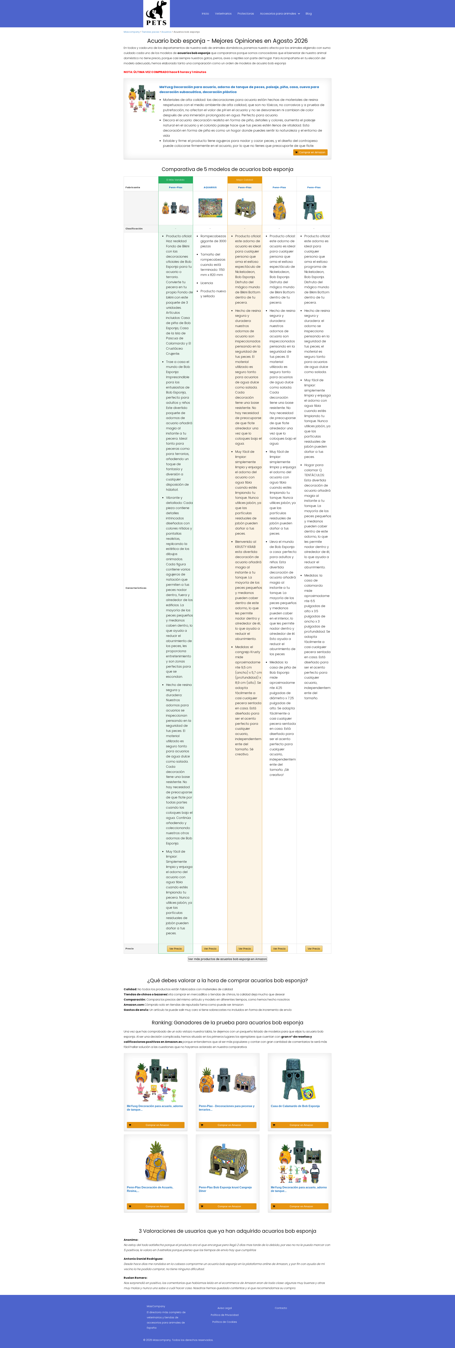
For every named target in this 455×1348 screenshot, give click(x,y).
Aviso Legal (225, 1308)
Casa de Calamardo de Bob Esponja (295, 1106)
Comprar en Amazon (312, 152)
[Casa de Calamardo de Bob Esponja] (314, 208)
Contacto (281, 1308)
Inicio (205, 14)
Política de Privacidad (225, 1315)
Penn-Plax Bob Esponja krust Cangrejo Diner (225, 1189)
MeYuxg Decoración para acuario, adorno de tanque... (155, 1108)
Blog (309, 14)
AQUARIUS (210, 187)
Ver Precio (175, 948)
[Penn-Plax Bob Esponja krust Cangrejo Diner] (245, 208)
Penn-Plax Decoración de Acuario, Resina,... (150, 1189)
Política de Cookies (224, 1322)
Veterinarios (223, 14)
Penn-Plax (175, 187)
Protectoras (246, 14)
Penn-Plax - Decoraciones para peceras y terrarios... (227, 1108)
